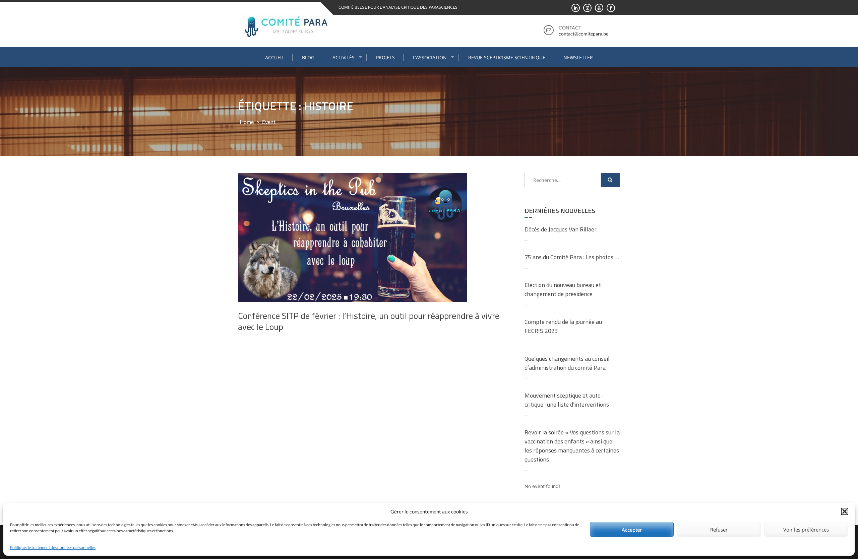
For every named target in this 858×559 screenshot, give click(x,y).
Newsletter (578, 57)
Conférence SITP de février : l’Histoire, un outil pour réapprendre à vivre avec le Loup (368, 321)
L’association (430, 57)
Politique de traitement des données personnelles (53, 547)
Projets (385, 57)
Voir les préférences (806, 529)
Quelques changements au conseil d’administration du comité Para (567, 363)
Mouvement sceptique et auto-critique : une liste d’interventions (567, 400)
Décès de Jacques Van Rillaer (561, 229)
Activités (343, 57)
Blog (308, 57)
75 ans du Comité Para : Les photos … (572, 257)
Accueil (274, 57)
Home (247, 122)
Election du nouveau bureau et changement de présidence (563, 289)
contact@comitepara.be (583, 34)
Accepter (632, 529)
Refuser (719, 529)
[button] (844, 511)
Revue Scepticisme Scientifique (506, 57)
